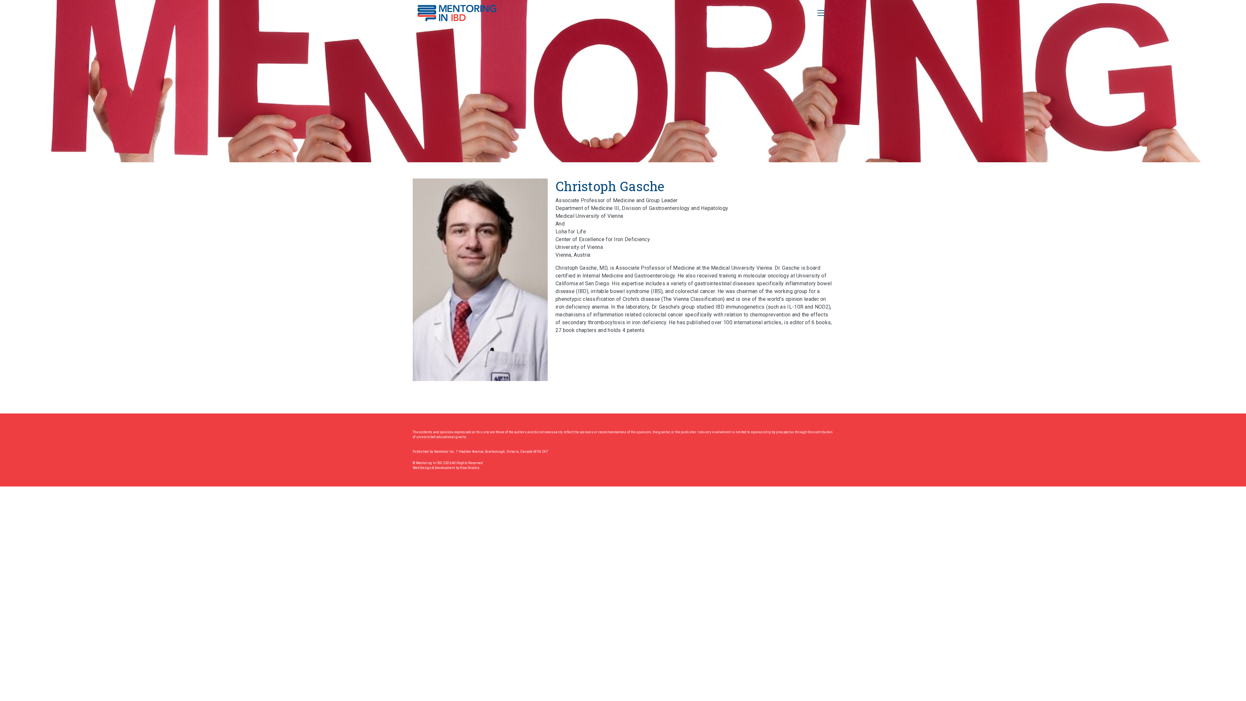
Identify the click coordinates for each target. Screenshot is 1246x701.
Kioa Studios (470, 468)
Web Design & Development (434, 468)
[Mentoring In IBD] (457, 13)
